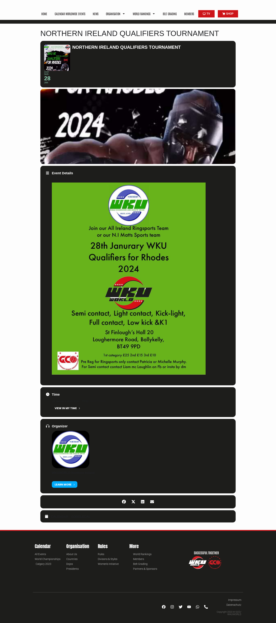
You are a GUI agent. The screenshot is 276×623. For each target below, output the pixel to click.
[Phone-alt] (206, 607)
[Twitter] (180, 607)
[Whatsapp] (197, 607)
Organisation (113, 14)
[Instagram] (172, 607)
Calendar (59, 516)
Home (44, 14)
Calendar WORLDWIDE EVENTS (70, 14)
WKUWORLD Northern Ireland (73, 472)
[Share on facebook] (124, 502)
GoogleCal (80, 516)
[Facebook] (163, 607)
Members (189, 14)
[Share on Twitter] (133, 502)
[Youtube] (189, 607)
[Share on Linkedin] (142, 502)
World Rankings (141, 14)
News (95, 14)
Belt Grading (170, 14)
